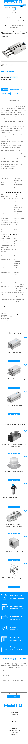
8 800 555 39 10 (14, 18)
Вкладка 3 (12, 65)
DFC (10, 79)
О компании (14, 734)
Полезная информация (14, 730)
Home (3, 20)
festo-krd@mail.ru (14, 712)
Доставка (14, 724)
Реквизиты (14, 736)
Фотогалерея (14, 728)
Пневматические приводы (12, 20)
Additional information (16, 89)
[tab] (4, 89)
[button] (25, 338)
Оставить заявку (7, 71)
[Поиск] (21, 6)
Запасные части (17, 93)
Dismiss (11, 741)
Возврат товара (14, 732)
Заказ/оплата (14, 726)
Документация (6, 93)
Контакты (14, 738)
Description (5, 89)
